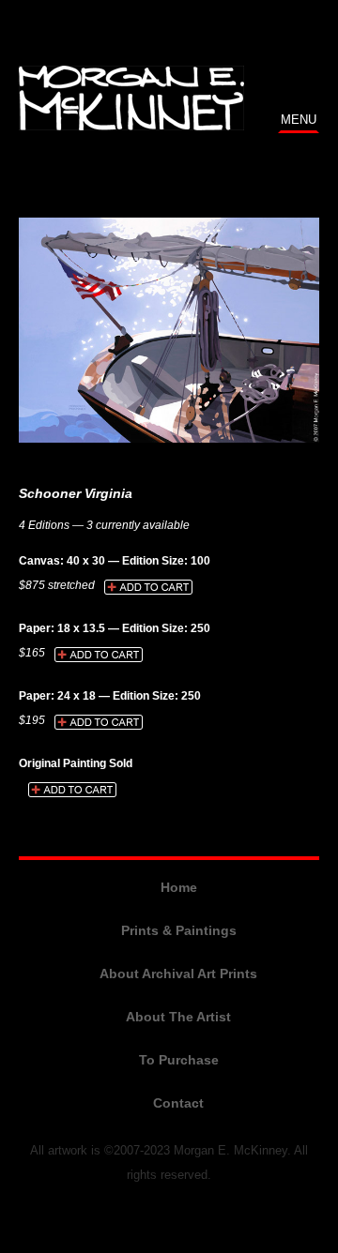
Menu (298, 120)
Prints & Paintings (179, 930)
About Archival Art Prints (178, 973)
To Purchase (179, 1059)
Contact (178, 1102)
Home (179, 887)
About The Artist (178, 1016)
